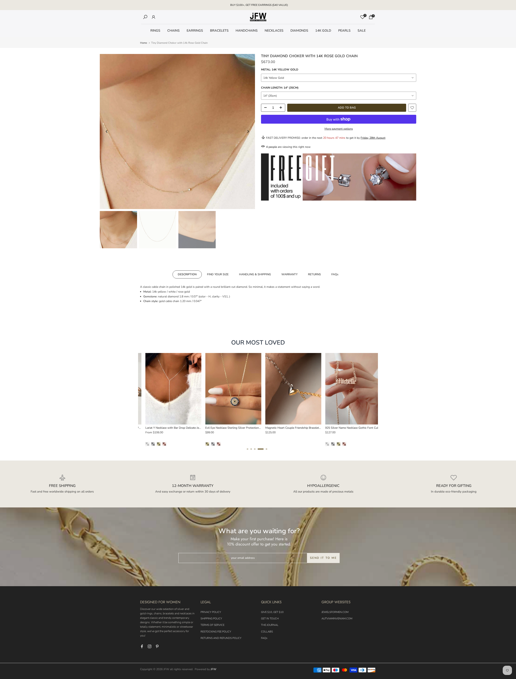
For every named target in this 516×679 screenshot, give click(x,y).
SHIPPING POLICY (211, 618)
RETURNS (314, 274)
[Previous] (107, 131)
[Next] (248, 131)
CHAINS (173, 30)
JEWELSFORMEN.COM (335, 612)
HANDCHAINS (247, 30)
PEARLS (344, 30)
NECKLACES (274, 30)
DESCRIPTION (187, 274)
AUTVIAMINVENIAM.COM (336, 618)
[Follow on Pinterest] (157, 646)
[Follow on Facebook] (142, 646)
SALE (362, 30)
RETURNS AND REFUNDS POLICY (221, 638)
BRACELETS (219, 30)
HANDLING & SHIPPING (255, 274)
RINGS (155, 30)
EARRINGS (195, 30)
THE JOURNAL (269, 625)
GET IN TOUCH (270, 618)
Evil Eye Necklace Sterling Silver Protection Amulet (232, 428)
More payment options (339, 129)
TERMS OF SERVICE (212, 625)
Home (143, 43)
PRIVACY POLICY (211, 612)
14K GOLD (323, 30)
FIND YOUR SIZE (218, 274)
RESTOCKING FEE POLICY (216, 631)
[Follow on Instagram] (149, 646)
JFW (213, 669)
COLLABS (267, 631)
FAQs (334, 274)
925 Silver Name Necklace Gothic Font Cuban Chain (352, 428)
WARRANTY (289, 274)
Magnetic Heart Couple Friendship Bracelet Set (289, 428)
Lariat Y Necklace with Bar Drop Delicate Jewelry (170, 428)
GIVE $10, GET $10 (272, 612)
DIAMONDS (299, 30)
